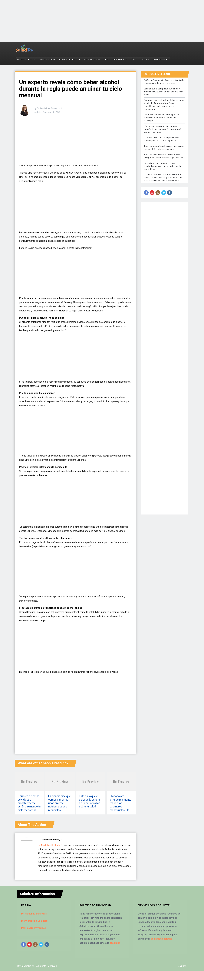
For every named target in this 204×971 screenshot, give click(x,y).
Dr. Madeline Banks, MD (49, 108)
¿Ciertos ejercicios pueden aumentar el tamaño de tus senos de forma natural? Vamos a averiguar (162, 129)
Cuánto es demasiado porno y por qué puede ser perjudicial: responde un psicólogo (162, 117)
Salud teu (30, 966)
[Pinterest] (152, 192)
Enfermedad (159, 59)
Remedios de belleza (69, 59)
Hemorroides (120, 59)
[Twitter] (163, 192)
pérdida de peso (92, 59)
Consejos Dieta (47, 59)
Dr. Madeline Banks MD (50, 845)
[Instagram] (157, 192)
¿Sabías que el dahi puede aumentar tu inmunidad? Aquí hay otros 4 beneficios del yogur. (164, 92)
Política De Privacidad (33, 928)
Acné (107, 59)
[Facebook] (146, 192)
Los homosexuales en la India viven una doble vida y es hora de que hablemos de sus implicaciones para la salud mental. (163, 177)
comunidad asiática (161, 938)
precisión (115, 942)
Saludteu (182, 966)
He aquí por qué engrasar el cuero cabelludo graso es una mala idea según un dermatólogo (164, 166)
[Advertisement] (89, 21)
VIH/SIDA (144, 59)
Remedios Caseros (26, 59)
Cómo (133, 59)
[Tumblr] (169, 192)
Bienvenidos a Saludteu (34, 920)
